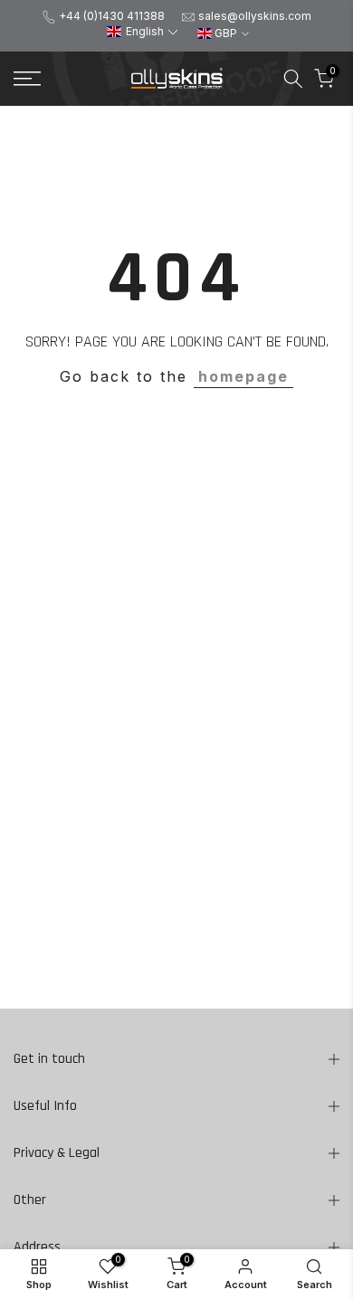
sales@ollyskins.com (254, 16)
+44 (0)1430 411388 (112, 16)
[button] (142, 32)
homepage (243, 376)
